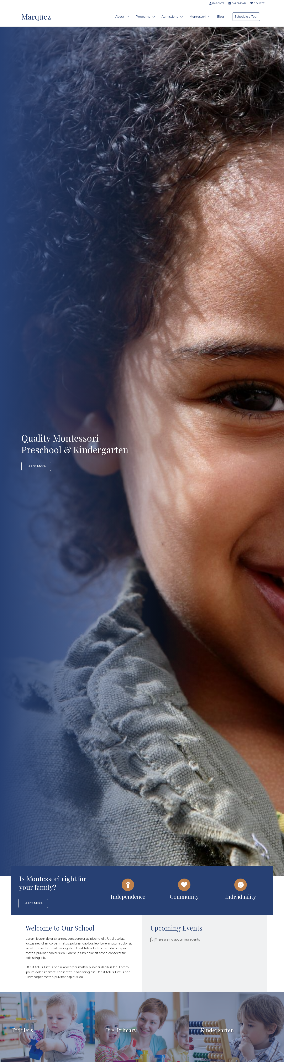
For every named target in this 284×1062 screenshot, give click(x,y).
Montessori (197, 17)
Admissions (170, 17)
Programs (143, 17)
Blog (220, 17)
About (119, 17)
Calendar (238, 3)
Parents (218, 3)
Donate (259, 3)
